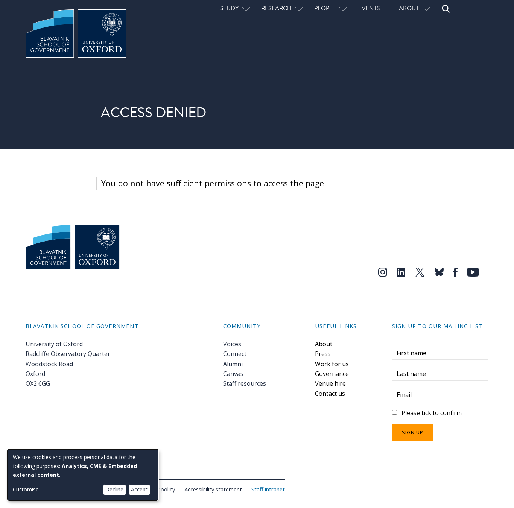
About (323, 344)
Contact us (330, 393)
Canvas (233, 374)
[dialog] (83, 474)
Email (404, 395)
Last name (411, 374)
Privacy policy (158, 489)
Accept (139, 489)
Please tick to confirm (431, 413)
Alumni (233, 364)
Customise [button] (26, 489)
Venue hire (330, 383)
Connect (234, 354)
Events (369, 7)
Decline (114, 489)
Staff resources (244, 383)
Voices (232, 344)
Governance (332, 374)
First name (411, 353)
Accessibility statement (213, 489)
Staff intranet (268, 489)
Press (323, 354)
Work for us (332, 364)
